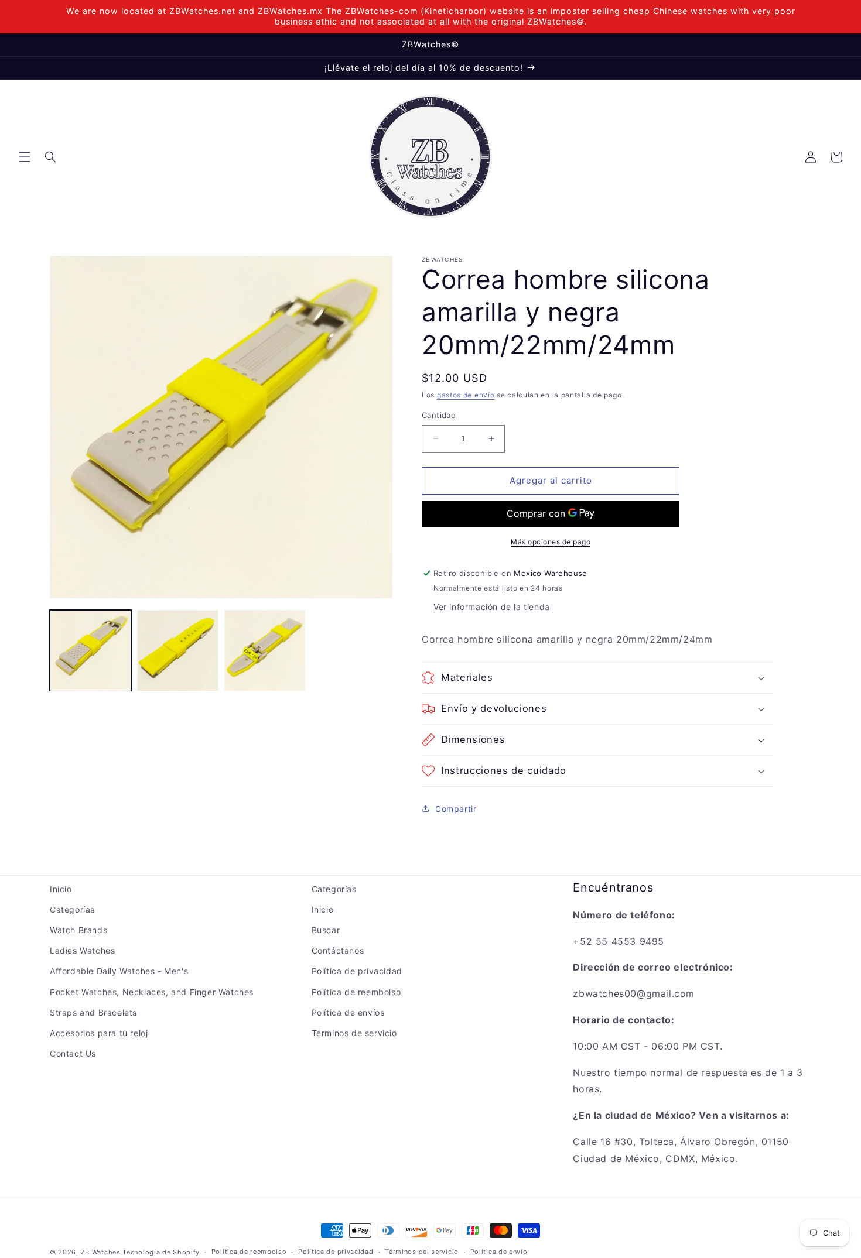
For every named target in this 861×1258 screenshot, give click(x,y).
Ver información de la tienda (491, 607)
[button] (24, 157)
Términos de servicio (354, 1033)
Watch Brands (78, 930)
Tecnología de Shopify (161, 1252)
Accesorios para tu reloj (99, 1033)
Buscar (326, 930)
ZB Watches (101, 1252)
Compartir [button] (455, 809)
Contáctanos (338, 950)
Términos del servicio (422, 1251)
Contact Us (73, 1053)
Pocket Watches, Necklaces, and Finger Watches (152, 992)
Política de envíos (348, 1012)
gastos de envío (466, 394)
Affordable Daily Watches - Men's (119, 971)
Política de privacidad (357, 971)
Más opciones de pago (550, 541)
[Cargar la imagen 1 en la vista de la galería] (90, 650)
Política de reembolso (356, 992)
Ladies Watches (82, 950)
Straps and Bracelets (93, 1012)
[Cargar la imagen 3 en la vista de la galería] (265, 650)
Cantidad (439, 415)
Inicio (61, 889)
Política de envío (499, 1251)
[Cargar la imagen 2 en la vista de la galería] (177, 650)
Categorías (72, 909)
